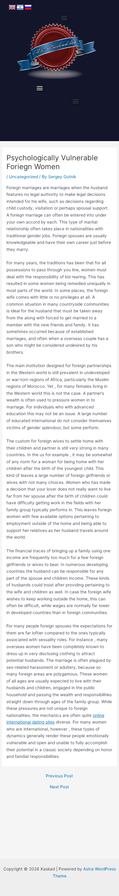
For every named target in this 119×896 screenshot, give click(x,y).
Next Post (59, 787)
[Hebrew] (20, 8)
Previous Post (59, 776)
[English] (12, 8)
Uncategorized (23, 176)
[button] (64, 18)
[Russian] (28, 8)
